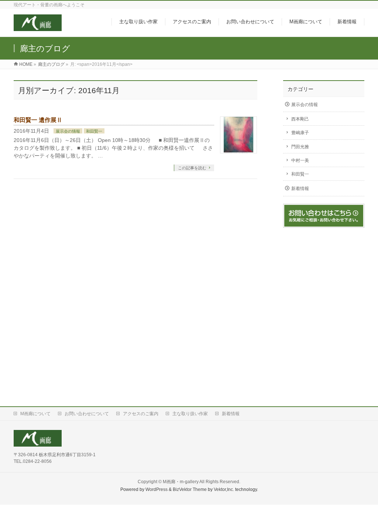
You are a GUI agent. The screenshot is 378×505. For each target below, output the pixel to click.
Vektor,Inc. (224, 489)
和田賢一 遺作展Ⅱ (38, 120)
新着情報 (300, 188)
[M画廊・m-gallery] (38, 27)
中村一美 (300, 160)
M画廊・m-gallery (181, 481)
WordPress (156, 489)
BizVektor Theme (190, 489)
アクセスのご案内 (140, 413)
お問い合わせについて (87, 413)
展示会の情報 (68, 131)
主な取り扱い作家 (190, 413)
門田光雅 (300, 146)
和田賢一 (94, 131)
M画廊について (35, 413)
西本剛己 (300, 119)
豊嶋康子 (300, 132)
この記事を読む (192, 168)
